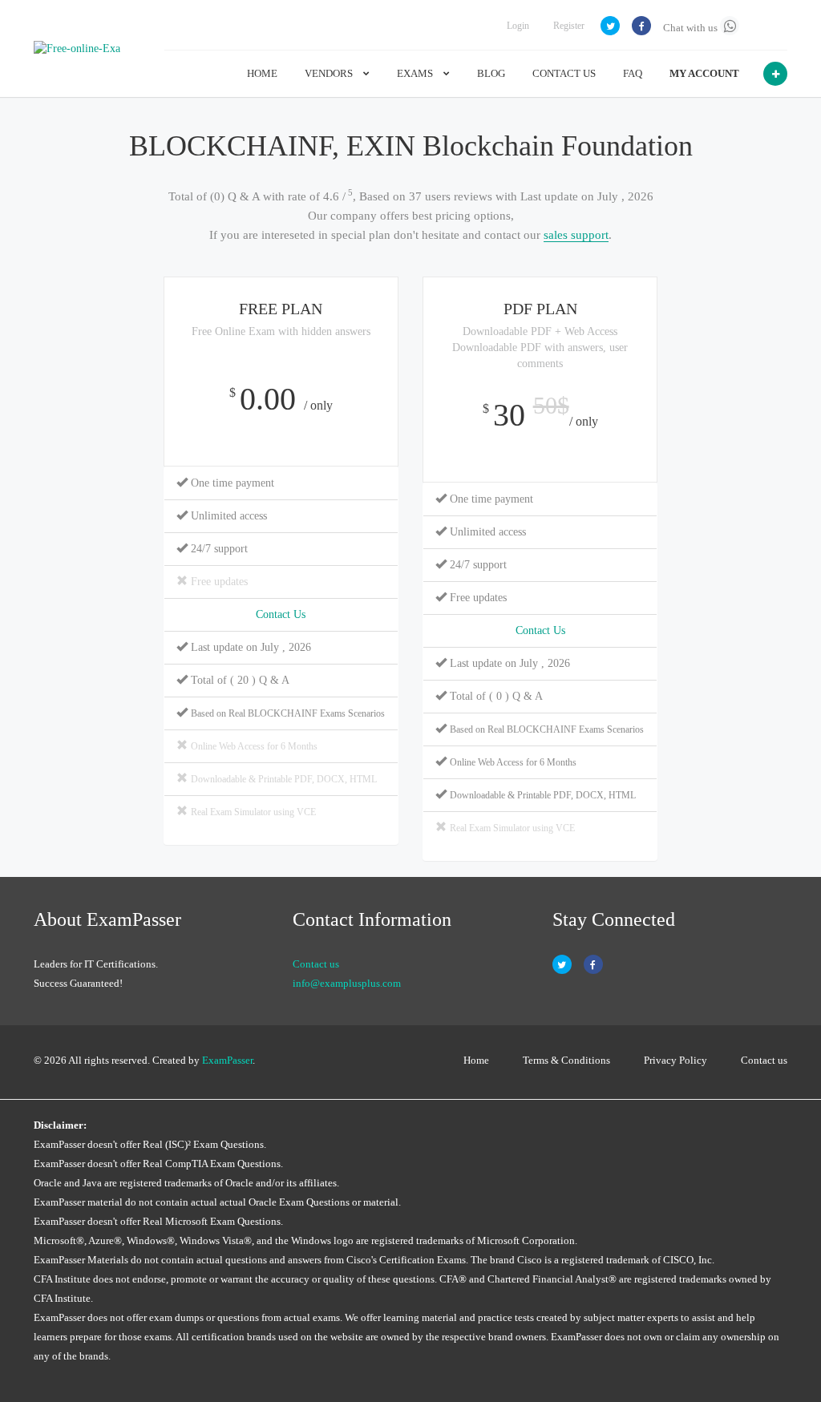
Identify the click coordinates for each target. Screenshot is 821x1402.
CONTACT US (564, 73)
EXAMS (416, 73)
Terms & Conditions (566, 1060)
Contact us (316, 964)
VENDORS (330, 73)
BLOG (491, 73)
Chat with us (691, 28)
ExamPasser (227, 1060)
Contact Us (280, 614)
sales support (576, 234)
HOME (262, 73)
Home (476, 1060)
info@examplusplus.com (347, 983)
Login (518, 25)
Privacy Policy (675, 1060)
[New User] (775, 74)
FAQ (632, 73)
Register (568, 25)
